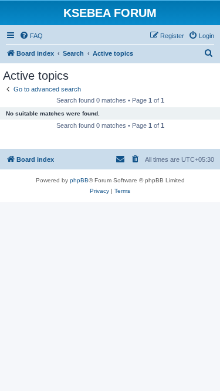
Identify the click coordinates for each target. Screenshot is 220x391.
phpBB (79, 180)
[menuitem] (31, 36)
